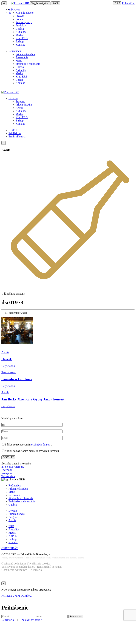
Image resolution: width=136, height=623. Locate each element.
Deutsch (21, 136)
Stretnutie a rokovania (28, 63)
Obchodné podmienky (13, 563)
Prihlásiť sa (128, 3)
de (9, 12)
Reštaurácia (14, 50)
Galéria (20, 28)
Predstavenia (8, 372)
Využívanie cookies (39, 563)
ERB (11, 526)
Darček (6, 359)
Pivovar (15, 9)
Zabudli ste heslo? (31, 619)
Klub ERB (22, 38)
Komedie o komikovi (16, 379)
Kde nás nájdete (24, 12)
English (12, 136)
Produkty (21, 25)
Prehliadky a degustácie (21, 501)
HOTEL (13, 130)
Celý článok (8, 365)
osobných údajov (41, 444)
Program (20, 101)
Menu (19, 60)
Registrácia (7, 619)
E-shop (20, 41)
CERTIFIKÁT (9, 548)
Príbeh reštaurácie (25, 54)
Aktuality (21, 31)
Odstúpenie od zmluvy (14, 569)
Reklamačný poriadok (49, 566)
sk (4, 3)
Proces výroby (24, 22)
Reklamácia (35, 569)
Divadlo (13, 98)
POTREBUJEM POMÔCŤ (17, 595)
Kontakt (20, 44)
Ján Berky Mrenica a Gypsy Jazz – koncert (32, 399)
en (9, 9)
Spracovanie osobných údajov (18, 566)
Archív (19, 107)
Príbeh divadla (24, 104)
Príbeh (19, 19)
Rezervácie (22, 57)
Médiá (19, 35)
